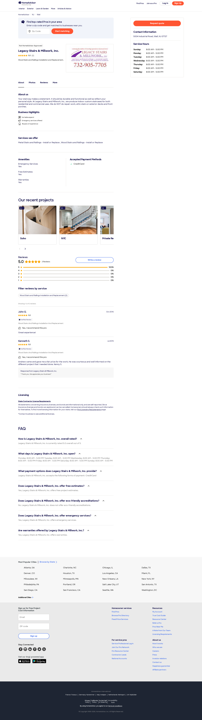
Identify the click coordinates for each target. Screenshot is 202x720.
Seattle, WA (108, 590)
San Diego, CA (30, 590)
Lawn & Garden (42, 9)
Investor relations (159, 658)
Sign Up (178, 3)
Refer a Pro (156, 623)
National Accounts (119, 658)
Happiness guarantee (161, 666)
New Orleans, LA (110, 579)
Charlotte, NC (69, 567)
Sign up (33, 636)
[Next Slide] (25, 248)
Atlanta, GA (29, 567)
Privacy (87, 701)
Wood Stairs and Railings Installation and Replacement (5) (43, 295)
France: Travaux (71, 695)
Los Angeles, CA (110, 573)
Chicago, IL (107, 567)
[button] (37, 225)
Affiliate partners (159, 670)
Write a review (94, 260)
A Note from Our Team (161, 630)
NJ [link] (33, 15)
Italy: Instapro (101, 695)
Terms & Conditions (115, 706)
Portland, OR (69, 584)
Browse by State (47, 562)
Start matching (62, 31)
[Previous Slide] (19, 248)
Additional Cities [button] (24, 597)
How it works (157, 644)
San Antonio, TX (149, 584)
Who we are (157, 647)
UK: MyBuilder (132, 695)
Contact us (157, 662)
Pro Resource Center (120, 651)
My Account (157, 612)
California (94, 701)
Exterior (30, 9)
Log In (165, 3)
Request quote (157, 23)
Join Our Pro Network (120, 647)
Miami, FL (146, 573)
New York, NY (148, 579)
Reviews (44, 82)
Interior (22, 9)
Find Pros (115, 612)
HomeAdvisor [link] (23, 15)
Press (154, 655)
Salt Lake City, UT (110, 584)
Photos (32, 82)
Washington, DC (149, 590)
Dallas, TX (146, 567)
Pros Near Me (157, 627)
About (21, 82)
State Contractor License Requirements (34, 401)
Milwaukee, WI (30, 579)
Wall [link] (38, 15)
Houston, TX (69, 573)
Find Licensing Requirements (89, 410)
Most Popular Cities (27, 562)
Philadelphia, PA (31, 584)
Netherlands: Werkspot (116, 695)
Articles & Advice (64, 9)
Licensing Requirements (162, 634)
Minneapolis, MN (70, 579)
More (53, 9)
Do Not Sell (103, 701)
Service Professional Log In (122, 644)
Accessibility (112, 701)
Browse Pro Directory (120, 615)
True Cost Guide (159, 615)
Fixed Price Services (120, 619)
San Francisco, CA (71, 590)
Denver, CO (29, 573)
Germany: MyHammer (87, 695)
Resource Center (159, 619)
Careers (155, 651)
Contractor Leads (119, 655)
